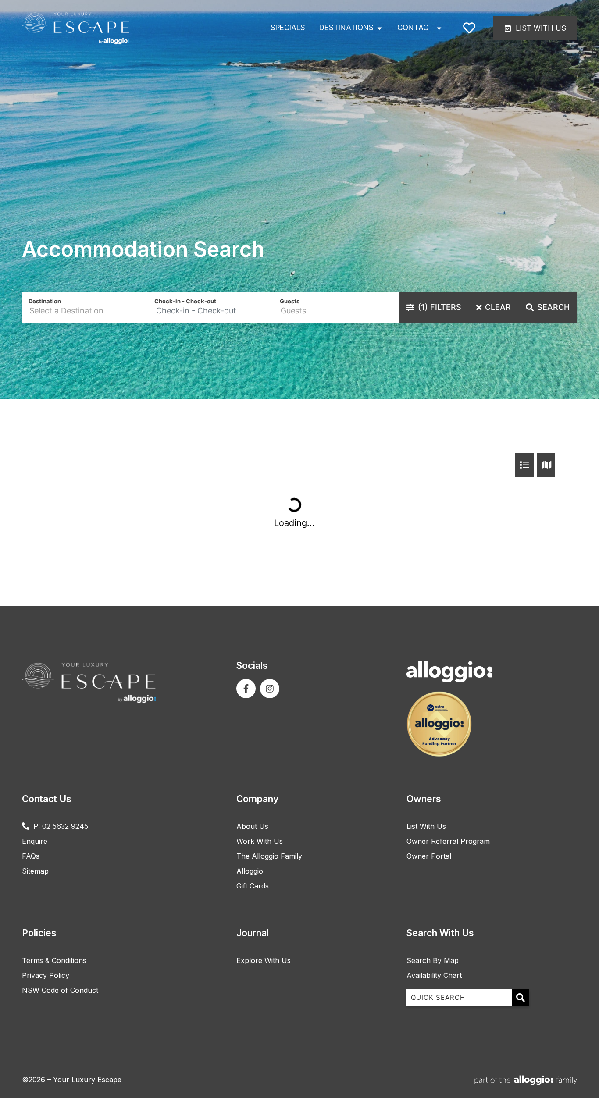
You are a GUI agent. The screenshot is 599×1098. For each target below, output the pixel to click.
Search (553, 307)
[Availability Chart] (524, 465)
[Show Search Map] (546, 465)
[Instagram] (269, 688)
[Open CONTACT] (439, 28)
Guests (290, 301)
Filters (439, 307)
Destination (45, 301)
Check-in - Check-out (185, 301)
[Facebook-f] (246, 688)
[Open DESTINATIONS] (379, 28)
